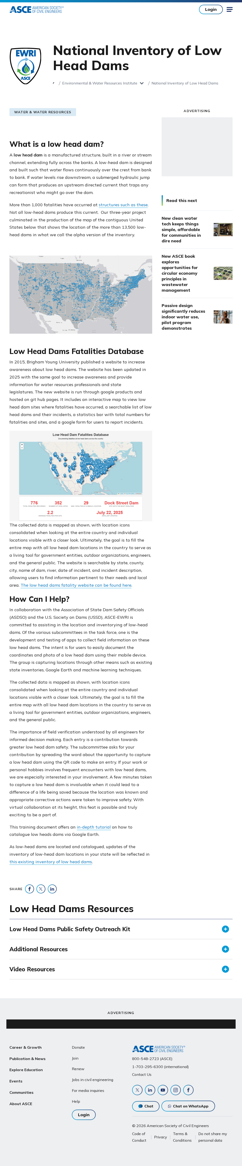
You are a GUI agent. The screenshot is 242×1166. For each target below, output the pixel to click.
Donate (78, 1047)
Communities (21, 1092)
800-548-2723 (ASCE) (152, 1058)
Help (76, 1101)
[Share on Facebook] (29, 888)
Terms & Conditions (182, 1137)
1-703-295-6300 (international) (160, 1066)
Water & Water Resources (42, 112)
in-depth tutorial (94, 827)
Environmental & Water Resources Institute (99, 83)
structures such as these (123, 204)
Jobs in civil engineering (92, 1079)
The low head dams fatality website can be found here (76, 585)
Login (211, 9)
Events (15, 1081)
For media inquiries (88, 1090)
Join (75, 1058)
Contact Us (141, 1074)
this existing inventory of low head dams (50, 861)
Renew (78, 1068)
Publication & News (27, 1058)
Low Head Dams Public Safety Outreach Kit (69, 929)
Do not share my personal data (212, 1137)
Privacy (160, 1137)
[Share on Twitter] (40, 888)
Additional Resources (38, 949)
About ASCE (20, 1103)
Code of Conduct (139, 1137)
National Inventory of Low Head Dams (184, 83)
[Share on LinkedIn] (52, 888)
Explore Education (26, 1069)
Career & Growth (25, 1047)
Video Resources (32, 969)
